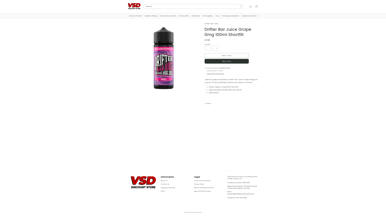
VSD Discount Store (196, 212)
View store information (215, 74)
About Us (164, 181)
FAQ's (163, 191)
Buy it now (226, 61)
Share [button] (209, 103)
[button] (135, 16)
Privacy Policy (199, 184)
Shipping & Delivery (168, 188)
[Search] (241, 6)
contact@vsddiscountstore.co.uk (240, 194)
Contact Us (165, 184)
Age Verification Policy (202, 191)
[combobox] (193, 6)
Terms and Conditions (202, 181)
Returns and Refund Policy (204, 188)
